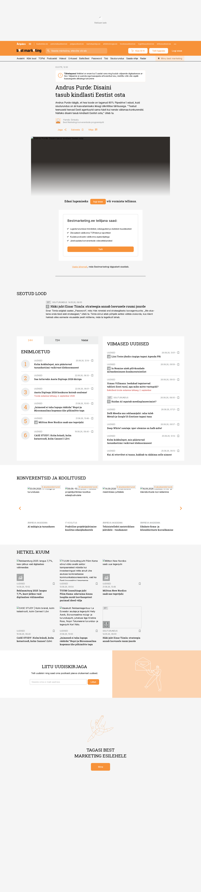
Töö (106, 58)
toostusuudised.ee (127, 44)
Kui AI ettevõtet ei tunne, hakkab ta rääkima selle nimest (139, 454)
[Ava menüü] (30, 44)
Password (96, 58)
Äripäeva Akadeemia (37, 523)
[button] (58, 682)
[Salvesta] (92, 360)
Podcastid (52, 58)
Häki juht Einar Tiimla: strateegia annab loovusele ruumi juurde (98, 306)
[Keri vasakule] (20, 508)
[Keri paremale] (181, 508)
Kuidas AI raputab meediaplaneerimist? (133, 401)
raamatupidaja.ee (93, 44)
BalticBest (84, 58)
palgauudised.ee (77, 44)
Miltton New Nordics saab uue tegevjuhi (61, 422)
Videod (62, 58)
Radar (143, 58)
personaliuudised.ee (59, 44)
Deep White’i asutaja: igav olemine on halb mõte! (134, 428)
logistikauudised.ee (146, 44)
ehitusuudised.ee (164, 44)
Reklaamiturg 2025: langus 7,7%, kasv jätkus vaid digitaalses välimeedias (32, 594)
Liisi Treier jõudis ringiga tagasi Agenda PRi (136, 356)
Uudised (38, 360)
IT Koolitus (71, 523)
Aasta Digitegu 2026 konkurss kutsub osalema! (60, 392)
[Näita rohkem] (175, 44)
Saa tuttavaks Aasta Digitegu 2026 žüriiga (58, 379)
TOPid (41, 58)
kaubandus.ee (42, 44)
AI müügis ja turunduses (41, 526)
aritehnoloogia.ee (110, 44)
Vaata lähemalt (79, 266)
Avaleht (20, 58)
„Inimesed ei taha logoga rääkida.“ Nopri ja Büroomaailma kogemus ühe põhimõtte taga (78, 641)
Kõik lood (31, 58)
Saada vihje (132, 58)
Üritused (72, 58)
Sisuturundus (117, 58)
